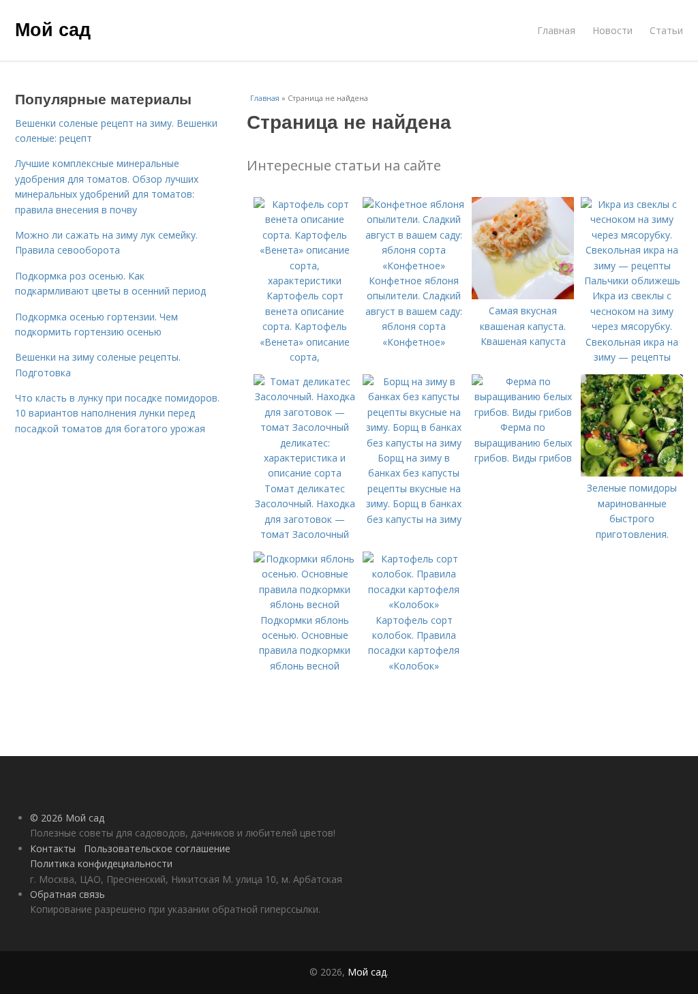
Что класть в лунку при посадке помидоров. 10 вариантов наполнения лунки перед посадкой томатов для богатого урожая (117, 413)
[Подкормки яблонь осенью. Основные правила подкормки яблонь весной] (305, 604)
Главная (556, 30)
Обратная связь (67, 894)
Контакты (53, 848)
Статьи (666, 30)
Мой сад (53, 29)
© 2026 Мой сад (67, 817)
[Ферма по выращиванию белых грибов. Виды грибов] (523, 412)
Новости (612, 30)
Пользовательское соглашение (157, 848)
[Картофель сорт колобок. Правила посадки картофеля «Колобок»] (414, 604)
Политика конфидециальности (101, 863)
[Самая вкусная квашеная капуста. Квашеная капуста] (523, 295)
